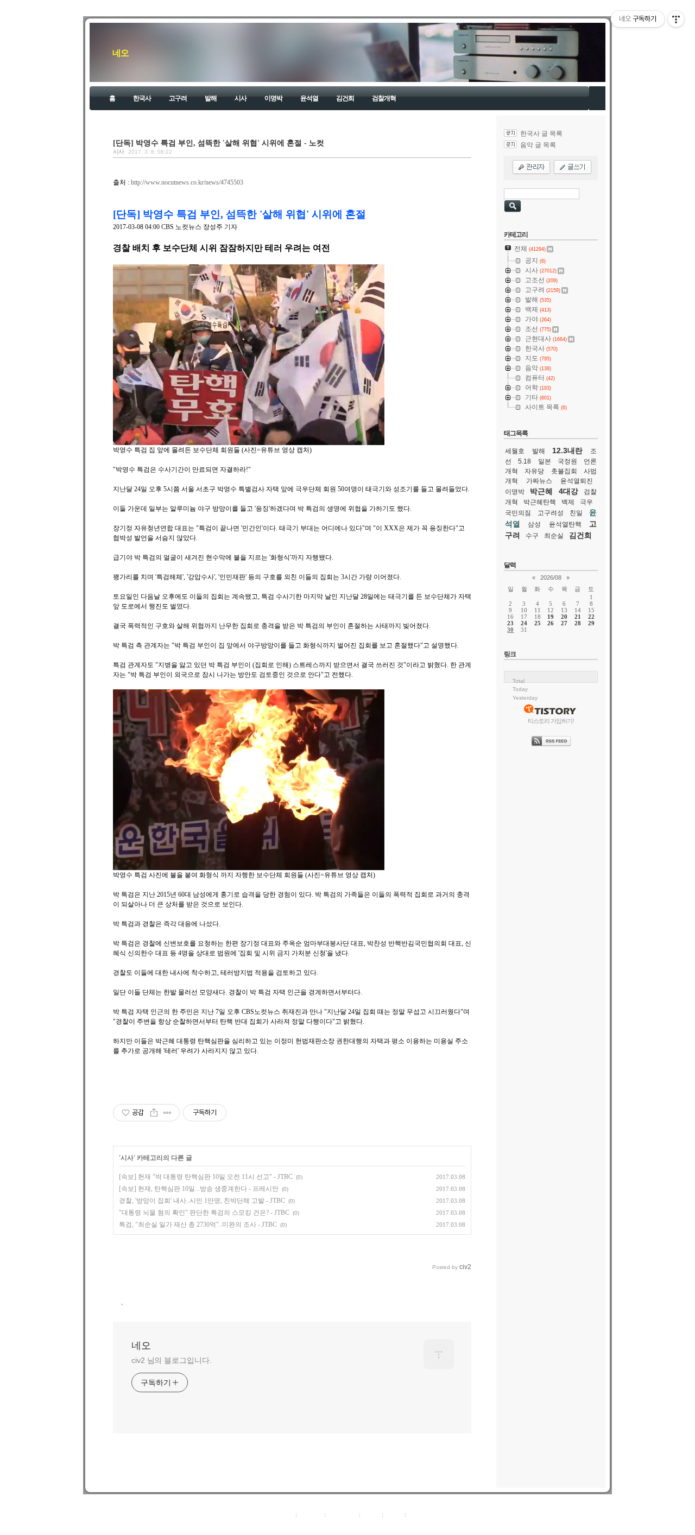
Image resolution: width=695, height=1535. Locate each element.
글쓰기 (417, 1514)
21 (577, 616)
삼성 (534, 524)
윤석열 (309, 98)
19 (550, 616)
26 (550, 623)
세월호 (515, 451)
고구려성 (551, 513)
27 (564, 623)
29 (591, 623)
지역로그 (282, 1514)
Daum (353, 1526)
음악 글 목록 (538, 145)
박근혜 (541, 491)
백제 (567, 502)
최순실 (554, 536)
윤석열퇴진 (576, 481)
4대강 (568, 491)
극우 (586, 502)
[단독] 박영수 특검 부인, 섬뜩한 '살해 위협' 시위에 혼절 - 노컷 (218, 142)
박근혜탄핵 (539, 502)
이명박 (273, 98)
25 (537, 623)
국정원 (567, 461)
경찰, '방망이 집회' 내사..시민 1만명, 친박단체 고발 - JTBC (202, 1200)
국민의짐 (518, 513)
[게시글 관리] (167, 1113)
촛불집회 (564, 471)
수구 (532, 536)
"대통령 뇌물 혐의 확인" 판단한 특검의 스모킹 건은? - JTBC (204, 1212)
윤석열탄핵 (565, 524)
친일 (576, 513)
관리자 (394, 1514)
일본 (544, 461)
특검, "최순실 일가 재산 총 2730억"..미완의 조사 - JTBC (198, 1224)
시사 (241, 98)
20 (564, 616)
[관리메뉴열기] (676, 19)
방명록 (371, 1514)
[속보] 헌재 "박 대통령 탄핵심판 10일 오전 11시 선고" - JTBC (206, 1177)
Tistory (407, 1526)
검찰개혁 (384, 98)
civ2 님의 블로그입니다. (171, 1360)
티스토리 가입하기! (551, 721)
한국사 (142, 98)
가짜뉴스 (539, 481)
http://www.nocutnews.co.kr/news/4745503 (187, 182)
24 (524, 623)
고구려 (178, 98)
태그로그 (311, 1514)
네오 (120, 53)
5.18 (524, 461)
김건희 (345, 98)
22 (591, 616)
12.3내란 (567, 450)
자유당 (534, 471)
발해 (211, 98)
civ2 (284, 1526)
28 (577, 623)
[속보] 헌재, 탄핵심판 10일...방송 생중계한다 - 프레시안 (199, 1189)
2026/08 (550, 577)
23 (510, 623)
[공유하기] (154, 1113)
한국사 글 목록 (541, 133)
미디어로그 (342, 1514)
